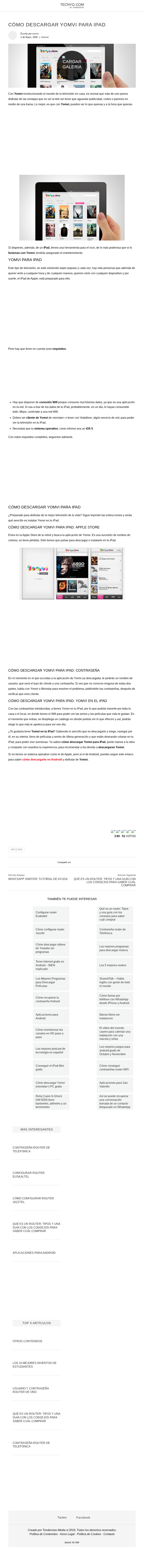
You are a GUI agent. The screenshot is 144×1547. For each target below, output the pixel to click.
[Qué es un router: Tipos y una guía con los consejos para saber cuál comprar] (86, 914)
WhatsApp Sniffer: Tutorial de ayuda (38, 879)
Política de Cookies (89, 1534)
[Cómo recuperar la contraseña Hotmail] (22, 1000)
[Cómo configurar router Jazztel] (22, 931)
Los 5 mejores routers (112, 965)
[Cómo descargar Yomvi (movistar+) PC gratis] (22, 1085)
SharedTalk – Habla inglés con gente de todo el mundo (114, 982)
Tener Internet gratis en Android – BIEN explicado (50, 965)
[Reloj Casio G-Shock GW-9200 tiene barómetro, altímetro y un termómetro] (22, 1102)
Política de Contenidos (44, 1534)
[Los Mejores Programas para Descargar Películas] (22, 982)
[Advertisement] (72, 136)
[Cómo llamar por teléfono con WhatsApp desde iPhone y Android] (86, 1000)
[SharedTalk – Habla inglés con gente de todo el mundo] (86, 982)
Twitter (62, 1517)
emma (35, 33)
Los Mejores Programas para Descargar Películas (50, 982)
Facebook (83, 1517)
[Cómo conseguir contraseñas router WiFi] (86, 1068)
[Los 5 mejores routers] (86, 965)
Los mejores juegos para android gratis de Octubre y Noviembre (114, 1050)
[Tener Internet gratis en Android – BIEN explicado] (22, 965)
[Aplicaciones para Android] (22, 1017)
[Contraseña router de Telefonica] (86, 931)
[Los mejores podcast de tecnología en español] (22, 1051)
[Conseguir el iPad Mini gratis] (22, 1068)
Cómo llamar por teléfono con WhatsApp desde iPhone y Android (114, 999)
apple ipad (17, 849)
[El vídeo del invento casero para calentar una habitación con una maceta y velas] (86, 1034)
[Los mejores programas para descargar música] (86, 948)
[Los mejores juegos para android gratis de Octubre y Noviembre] (86, 1051)
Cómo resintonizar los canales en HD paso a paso (49, 1033)
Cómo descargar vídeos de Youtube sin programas (50, 948)
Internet (45, 37)
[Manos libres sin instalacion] (86, 1017)
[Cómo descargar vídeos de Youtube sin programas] (22, 948)
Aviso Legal (67, 1534)
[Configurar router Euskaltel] (22, 914)
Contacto (109, 1534)
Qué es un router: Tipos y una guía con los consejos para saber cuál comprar (105, 882)
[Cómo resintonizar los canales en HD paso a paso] (22, 1034)
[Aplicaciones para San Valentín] (86, 1085)
